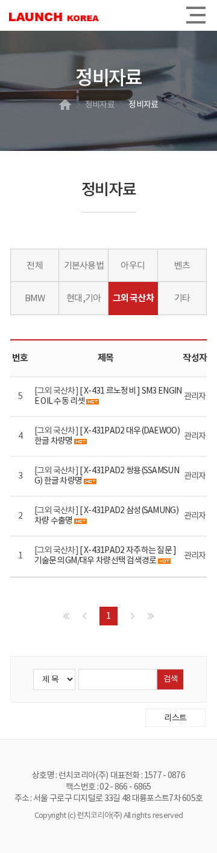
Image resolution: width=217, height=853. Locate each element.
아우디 (133, 266)
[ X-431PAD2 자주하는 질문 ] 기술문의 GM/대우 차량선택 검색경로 (105, 556)
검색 (170, 679)
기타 (182, 298)
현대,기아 (83, 298)
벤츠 (182, 266)
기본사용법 (84, 266)
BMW (35, 298)
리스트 (175, 718)
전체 (34, 266)
